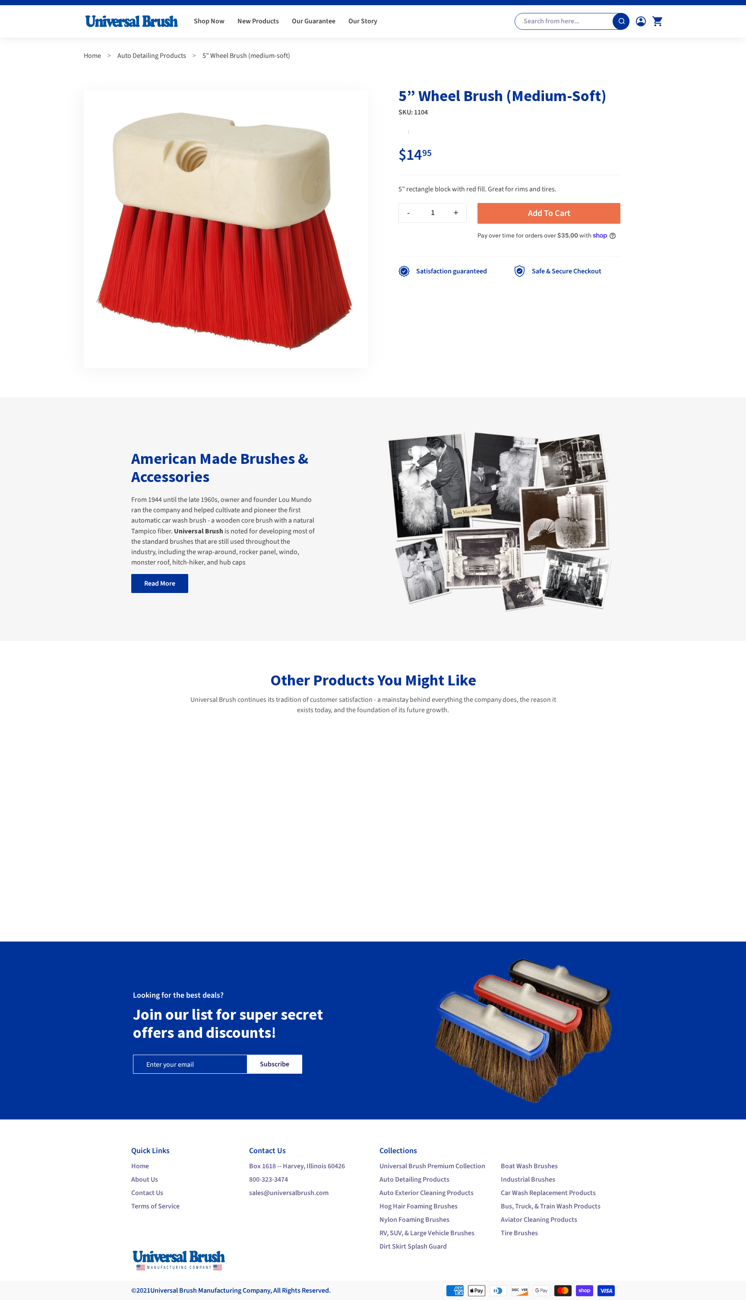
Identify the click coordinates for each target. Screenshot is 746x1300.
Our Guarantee (313, 21)
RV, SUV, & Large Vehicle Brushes (426, 1233)
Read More (159, 583)
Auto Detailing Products (151, 55)
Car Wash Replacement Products (548, 1193)
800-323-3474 (268, 1179)
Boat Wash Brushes (529, 1166)
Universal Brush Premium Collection (432, 1166)
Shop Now (209, 21)
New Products (258, 21)
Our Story (362, 21)
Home (92, 55)
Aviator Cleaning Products (539, 1219)
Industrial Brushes (528, 1179)
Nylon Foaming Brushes (414, 1219)
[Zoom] (226, 229)
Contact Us (147, 1193)
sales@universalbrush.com (289, 1193)
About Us (144, 1179)
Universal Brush (173, 1290)
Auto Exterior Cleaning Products (426, 1193)
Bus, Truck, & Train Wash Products (551, 1206)
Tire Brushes (519, 1233)
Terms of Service (155, 1206)
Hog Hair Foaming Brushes (418, 1206)
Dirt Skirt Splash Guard (413, 1246)
